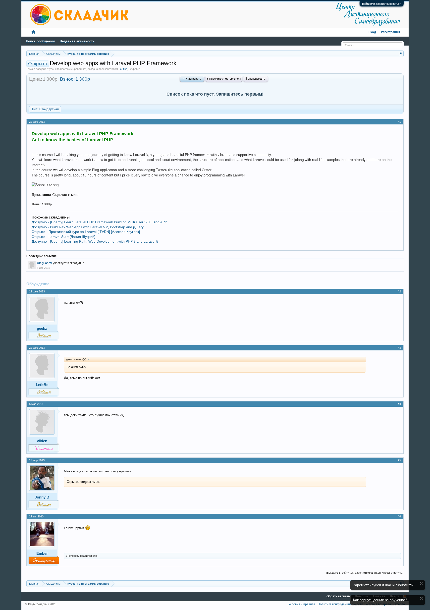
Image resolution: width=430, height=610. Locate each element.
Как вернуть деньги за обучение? (380, 600)
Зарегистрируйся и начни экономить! (383, 585)
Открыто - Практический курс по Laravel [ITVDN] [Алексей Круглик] (86, 232)
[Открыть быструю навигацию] (400, 53)
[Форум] (33, 32)
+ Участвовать (192, 78)
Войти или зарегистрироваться (381, 3)
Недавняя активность (77, 41)
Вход (372, 32)
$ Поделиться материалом (224, 78)
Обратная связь (338, 596)
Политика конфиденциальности (340, 604)
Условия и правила (301, 604)
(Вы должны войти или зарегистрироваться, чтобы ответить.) (365, 572)
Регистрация (390, 32)
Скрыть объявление (422, 583)
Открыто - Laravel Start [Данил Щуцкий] (63, 237)
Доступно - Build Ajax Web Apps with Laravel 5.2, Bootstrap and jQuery (88, 227)
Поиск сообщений (40, 41)
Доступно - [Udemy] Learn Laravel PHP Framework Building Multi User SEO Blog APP (99, 222)
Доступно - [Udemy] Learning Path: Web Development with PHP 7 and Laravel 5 (95, 241)
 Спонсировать (255, 78)
